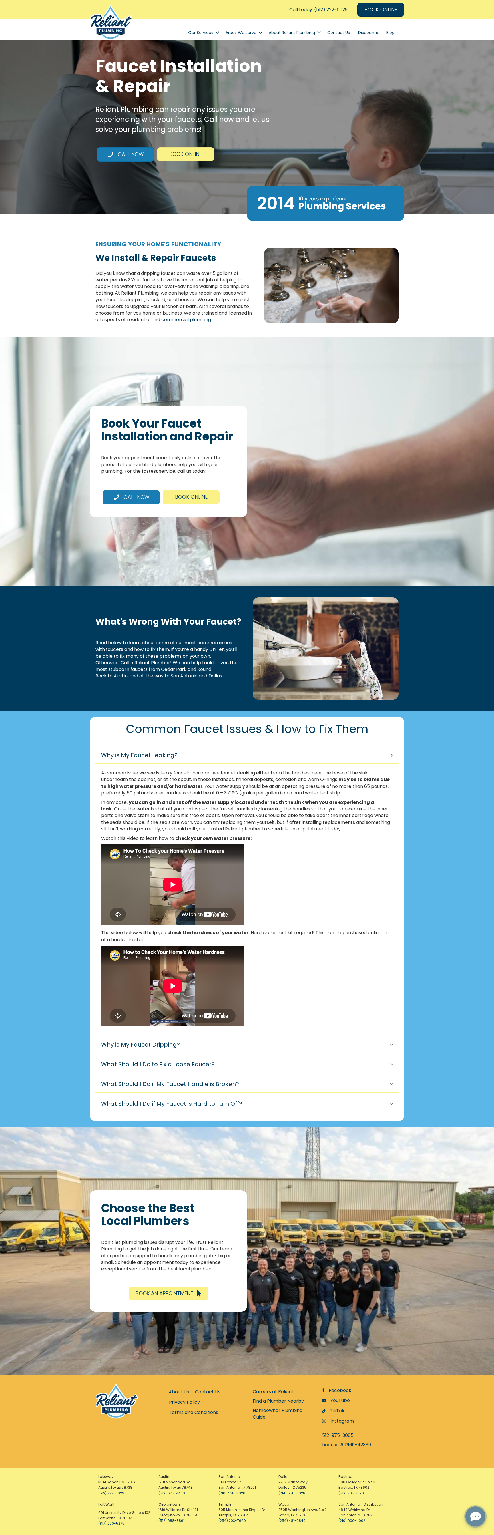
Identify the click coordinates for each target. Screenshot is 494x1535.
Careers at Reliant (273, 1391)
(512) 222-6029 (111, 1493)
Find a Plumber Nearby (278, 1401)
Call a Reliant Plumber (145, 662)
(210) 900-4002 (351, 1520)
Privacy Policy (184, 1402)
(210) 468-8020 (231, 1493)
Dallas (215, 676)
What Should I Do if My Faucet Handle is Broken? (170, 1084)
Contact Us (338, 32)
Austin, (121, 676)
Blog (390, 32)
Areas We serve (241, 32)
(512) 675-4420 (171, 1493)
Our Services (200, 32)
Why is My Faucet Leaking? (139, 755)
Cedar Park (173, 669)
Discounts (368, 32)
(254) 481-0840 (292, 1520)
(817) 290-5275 (111, 1523)
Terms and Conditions (193, 1412)
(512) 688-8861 (171, 1520)
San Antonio (184, 676)
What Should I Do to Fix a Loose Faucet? (158, 1064)
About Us (179, 1392)
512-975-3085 (338, 1435)
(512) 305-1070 (351, 1493)
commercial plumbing (186, 319)
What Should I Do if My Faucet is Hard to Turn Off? (171, 1104)
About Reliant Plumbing (292, 32)
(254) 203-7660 (232, 1520)
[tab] (247, 755)
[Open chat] (475, 1516)
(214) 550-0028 (291, 1493)
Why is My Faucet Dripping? (140, 1045)
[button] (168, 1293)
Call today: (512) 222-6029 (318, 9)
